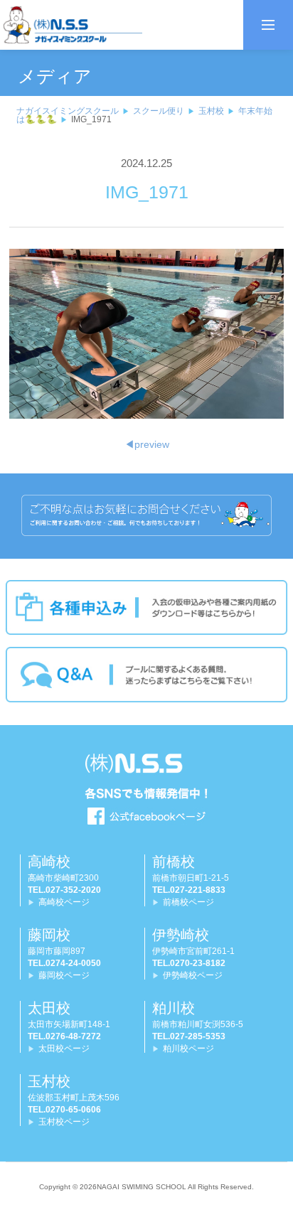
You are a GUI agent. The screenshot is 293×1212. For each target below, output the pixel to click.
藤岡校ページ (64, 975)
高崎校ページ (64, 902)
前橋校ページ (188, 902)
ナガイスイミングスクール (67, 111)
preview (146, 444)
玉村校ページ (64, 1122)
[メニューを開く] (268, 25)
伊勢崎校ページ (193, 975)
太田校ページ (64, 1048)
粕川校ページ (188, 1048)
